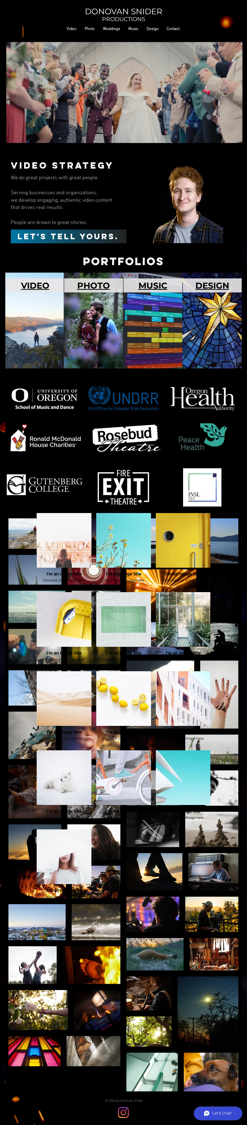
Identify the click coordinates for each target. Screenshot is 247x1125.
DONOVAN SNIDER (123, 11)
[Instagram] (123, 1112)
